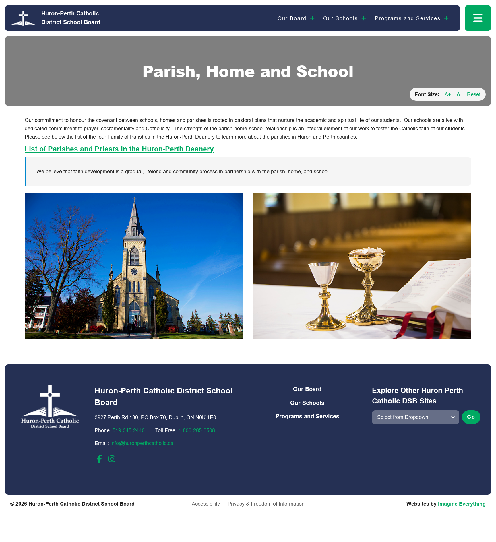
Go (471, 417)
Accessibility (206, 504)
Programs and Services (408, 18)
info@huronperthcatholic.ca (142, 443)
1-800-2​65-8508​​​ (196, 430)
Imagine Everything (462, 504)
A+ (448, 94)
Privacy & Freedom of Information (266, 504)
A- (459, 94)
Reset (473, 94)
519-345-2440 (129, 430)
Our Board (292, 18)
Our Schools (340, 18)
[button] (478, 18)
